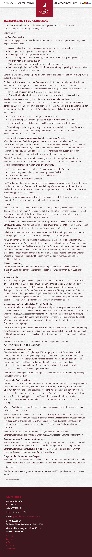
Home (44, 8)
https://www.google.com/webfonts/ (29, 313)
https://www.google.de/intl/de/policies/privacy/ (63, 434)
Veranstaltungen (62, 3)
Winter (21, 3)
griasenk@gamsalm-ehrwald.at (27, 516)
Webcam (9, 535)
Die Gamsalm (10, 3)
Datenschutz (11, 548)
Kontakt (9, 539)
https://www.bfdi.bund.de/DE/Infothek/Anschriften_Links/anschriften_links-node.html (42, 95)
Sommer (31, 3)
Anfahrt (9, 542)
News (76, 3)
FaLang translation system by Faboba (12, 479)
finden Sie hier (20, 376)
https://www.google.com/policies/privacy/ (22, 344)
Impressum (11, 545)
